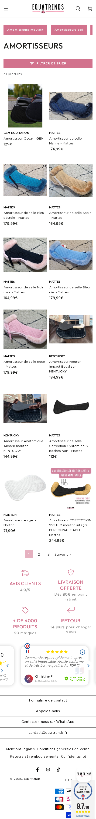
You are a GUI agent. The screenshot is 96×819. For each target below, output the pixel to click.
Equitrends (32, 778)
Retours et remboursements (34, 756)
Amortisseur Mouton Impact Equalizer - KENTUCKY (65, 366)
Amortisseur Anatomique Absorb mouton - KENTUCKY (23, 446)
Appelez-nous (48, 711)
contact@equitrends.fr (48, 732)
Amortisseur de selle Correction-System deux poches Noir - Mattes (68, 446)
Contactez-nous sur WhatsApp (48, 722)
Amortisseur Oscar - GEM (23, 138)
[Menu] (6, 9)
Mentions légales (20, 749)
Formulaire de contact (48, 700)
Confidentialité (73, 756)
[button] (78, 9)
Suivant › (63, 554)
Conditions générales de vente (63, 749)
